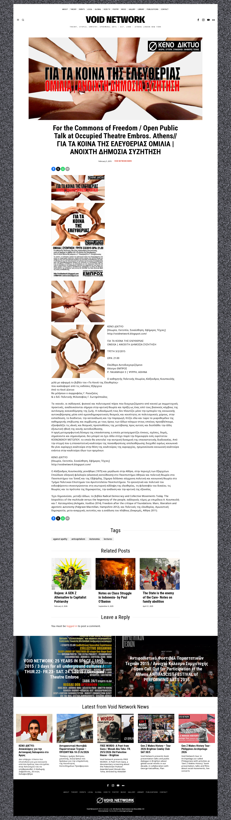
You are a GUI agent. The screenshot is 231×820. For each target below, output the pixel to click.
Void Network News (123, 161)
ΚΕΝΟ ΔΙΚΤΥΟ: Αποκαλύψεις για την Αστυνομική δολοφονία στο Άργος (34, 750)
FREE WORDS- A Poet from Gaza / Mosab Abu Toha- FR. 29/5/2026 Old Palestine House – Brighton (115, 750)
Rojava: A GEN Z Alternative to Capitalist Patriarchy (70, 597)
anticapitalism (78, 539)
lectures (108, 539)
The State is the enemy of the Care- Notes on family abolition (158, 597)
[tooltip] (198, 20)
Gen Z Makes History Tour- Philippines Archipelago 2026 (195, 749)
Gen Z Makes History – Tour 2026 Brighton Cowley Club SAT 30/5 (156, 749)
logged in (71, 626)
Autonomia (94, 539)
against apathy (60, 539)
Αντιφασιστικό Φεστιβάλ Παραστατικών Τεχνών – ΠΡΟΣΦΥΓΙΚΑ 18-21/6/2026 (74, 749)
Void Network (92, 809)
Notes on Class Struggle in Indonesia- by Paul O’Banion (115, 597)
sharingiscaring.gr (126, 811)
